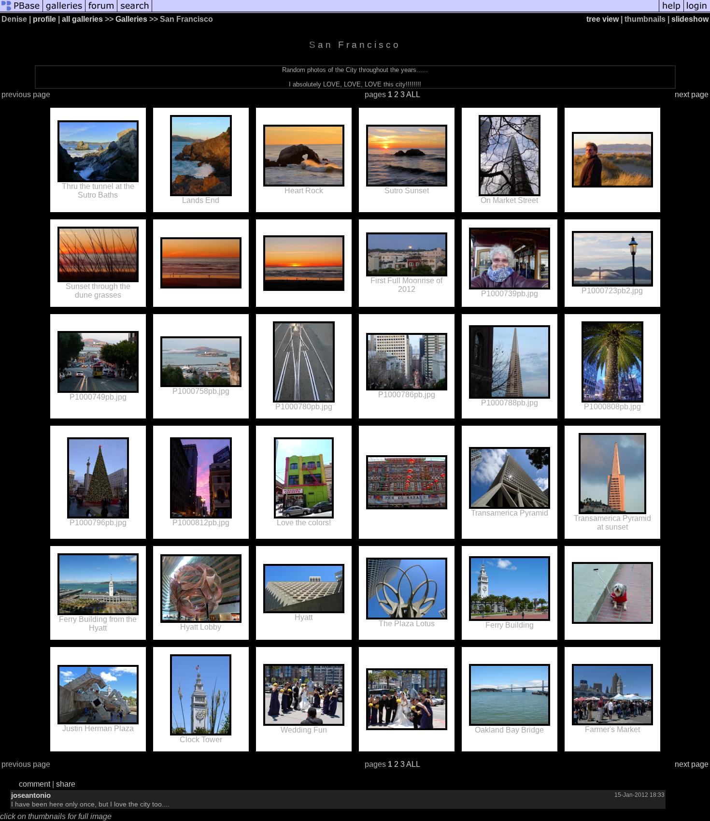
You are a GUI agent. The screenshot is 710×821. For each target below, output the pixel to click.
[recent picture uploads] (64, 11)
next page (692, 94)
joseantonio (31, 795)
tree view (602, 19)
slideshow (690, 19)
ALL (413, 94)
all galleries (82, 19)
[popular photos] (405, 11)
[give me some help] (671, 11)
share (65, 784)
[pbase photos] (21, 11)
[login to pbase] (697, 11)
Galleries (131, 19)
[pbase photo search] (134, 11)
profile (44, 19)
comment (34, 784)
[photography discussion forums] (101, 11)
